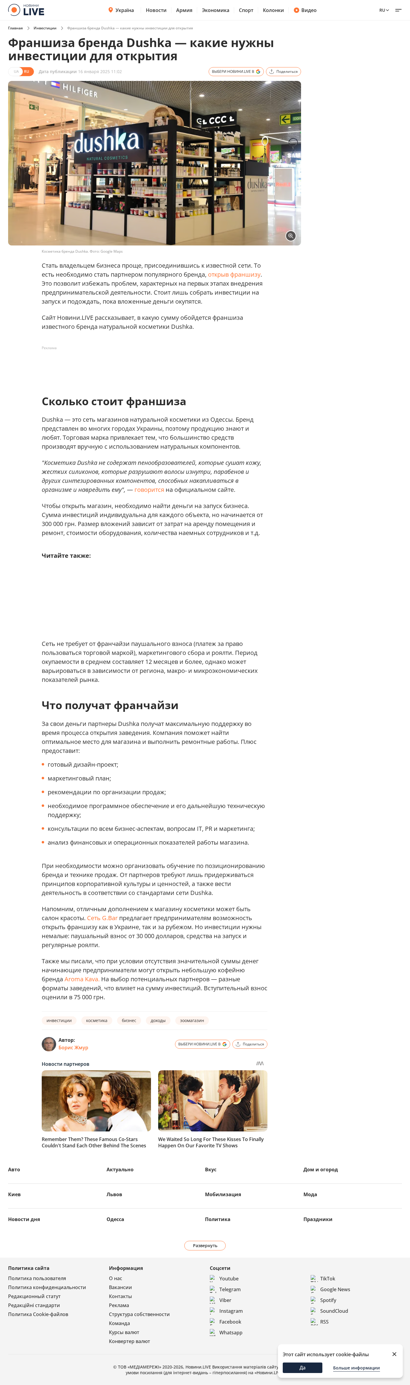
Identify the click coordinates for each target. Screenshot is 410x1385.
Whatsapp (231, 1332)
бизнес (129, 1020)
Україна (125, 10)
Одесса (115, 1219)
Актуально (120, 1169)
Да (303, 1367)
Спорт (246, 10)
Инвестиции (45, 28)
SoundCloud (334, 1311)
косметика (96, 1020)
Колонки (273, 10)
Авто (14, 1169)
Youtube (229, 1278)
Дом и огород (320, 1169)
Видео (309, 10)
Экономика (215, 10)
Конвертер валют (129, 1341)
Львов (114, 1194)
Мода (310, 1194)
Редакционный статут (34, 1296)
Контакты (120, 1296)
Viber (225, 1300)
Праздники (318, 1219)
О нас (115, 1278)
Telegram (230, 1289)
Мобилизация (223, 1194)
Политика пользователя (37, 1278)
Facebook (230, 1321)
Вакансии (120, 1287)
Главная (15, 28)
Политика (218, 1219)
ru (382, 10)
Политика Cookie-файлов (38, 1314)
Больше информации (356, 1368)
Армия (184, 10)
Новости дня (24, 1219)
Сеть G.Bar (102, 918)
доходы (158, 1020)
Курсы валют (124, 1332)
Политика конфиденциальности (47, 1287)
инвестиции (59, 1020)
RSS (324, 1321)
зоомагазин (192, 1020)
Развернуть (205, 1245)
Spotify (328, 1300)
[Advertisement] (151, 366)
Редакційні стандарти (34, 1305)
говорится (149, 490)
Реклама (119, 1305)
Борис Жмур (73, 1047)
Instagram (231, 1311)
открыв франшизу (234, 274)
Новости (156, 10)
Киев (14, 1194)
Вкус (210, 1169)
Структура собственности (139, 1314)
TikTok (327, 1278)
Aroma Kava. (82, 979)
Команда (119, 1323)
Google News (335, 1289)
